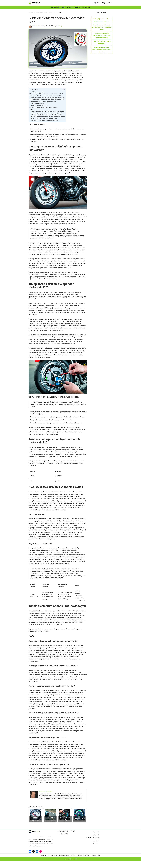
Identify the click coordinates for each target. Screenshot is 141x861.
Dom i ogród (86, 7)
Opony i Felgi (35, 13)
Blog (103, 3)
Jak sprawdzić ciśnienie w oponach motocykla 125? (46, 96)
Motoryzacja (96, 841)
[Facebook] (30, 851)
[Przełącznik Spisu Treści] (63, 89)
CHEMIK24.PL (68, 859)
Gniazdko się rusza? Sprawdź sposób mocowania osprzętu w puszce (101, 27)
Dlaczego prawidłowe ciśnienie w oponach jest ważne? (46, 94)
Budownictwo (96, 832)
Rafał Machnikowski (38, 26)
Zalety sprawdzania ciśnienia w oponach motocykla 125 (48, 97)
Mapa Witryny (87, 855)
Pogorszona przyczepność (40, 105)
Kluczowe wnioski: (38, 92)
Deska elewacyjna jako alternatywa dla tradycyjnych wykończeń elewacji (102, 35)
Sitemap (94, 855)
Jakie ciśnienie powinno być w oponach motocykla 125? (47, 100)
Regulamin (43, 855)
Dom (30, 13)
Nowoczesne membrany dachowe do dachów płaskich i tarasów (101, 50)
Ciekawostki (96, 835)
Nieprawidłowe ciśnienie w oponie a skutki (43, 101)
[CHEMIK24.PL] (34, 2)
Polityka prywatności (52, 855)
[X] (33, 851)
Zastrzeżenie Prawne (64, 855)
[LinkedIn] (37, 851)
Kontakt (109, 3)
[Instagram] (40, 851)
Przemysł (95, 844)
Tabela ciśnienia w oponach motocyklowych (44, 107)
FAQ (32, 109)
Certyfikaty (96, 3)
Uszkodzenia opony (38, 103)
